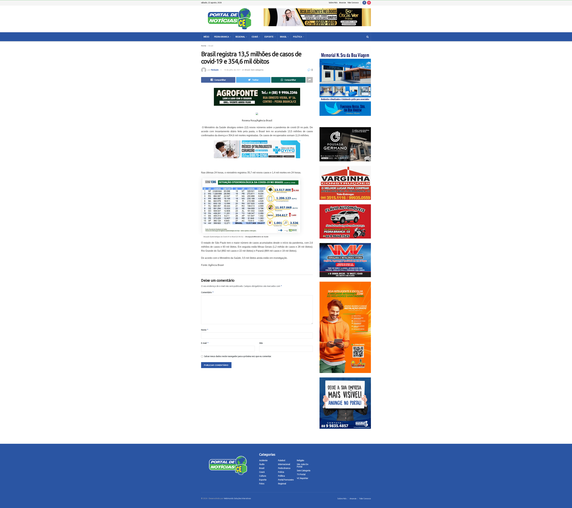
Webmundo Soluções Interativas (237, 498)
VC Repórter (302, 478)
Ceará (255, 37)
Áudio (262, 464)
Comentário (207, 292)
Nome (204, 329)
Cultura (262, 476)
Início (206, 37)
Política (297, 37)
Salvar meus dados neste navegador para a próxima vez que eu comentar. (237, 356)
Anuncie (342, 3)
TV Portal (301, 474)
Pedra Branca (221, 37)
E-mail (205, 343)
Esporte (269, 37)
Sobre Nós (333, 3)
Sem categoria (257, 70)
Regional (240, 37)
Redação (215, 70)
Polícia (281, 472)
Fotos (261, 483)
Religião (300, 460)
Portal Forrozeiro (286, 480)
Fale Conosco (353, 3)
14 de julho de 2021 (232, 70)
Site (261, 343)
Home (203, 46)
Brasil (283, 37)
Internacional (284, 464)
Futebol (281, 460)
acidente (263, 460)
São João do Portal (302, 465)
